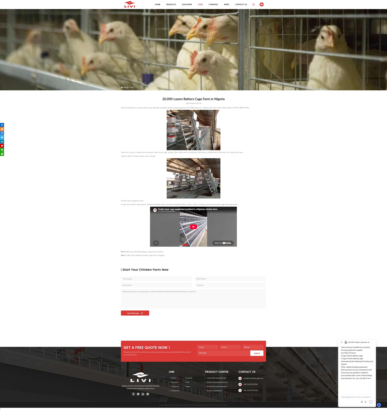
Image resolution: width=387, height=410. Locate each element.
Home (157, 4)
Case (200, 4)
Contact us (241, 4)
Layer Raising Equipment (217, 378)
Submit (257, 353)
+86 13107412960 (250, 384)
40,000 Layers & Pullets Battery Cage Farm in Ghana (143, 252)
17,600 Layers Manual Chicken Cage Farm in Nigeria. (145, 255)
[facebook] (133, 394)
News (226, 4)
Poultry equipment (214, 390)
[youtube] (147, 394)
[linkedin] (143, 394)
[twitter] (138, 394)
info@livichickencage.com (253, 378)
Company (213, 4)
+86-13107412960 (250, 390)
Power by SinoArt (221, 405)
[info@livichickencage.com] (2, 129)
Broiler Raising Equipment (217, 382)
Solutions (187, 4)
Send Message (133, 313)
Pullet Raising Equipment (217, 386)
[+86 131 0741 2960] (2, 125)
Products (171, 4)
